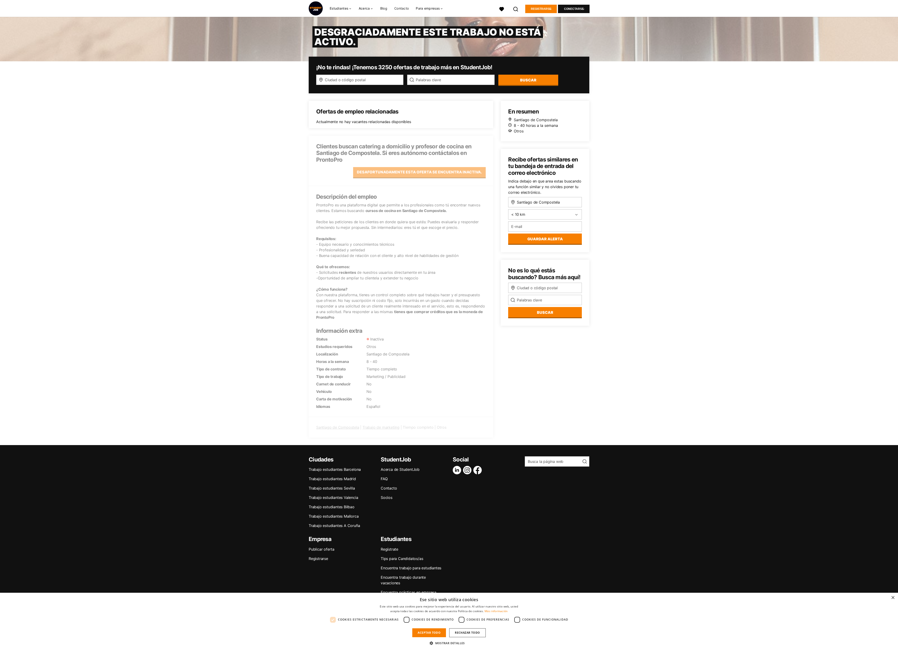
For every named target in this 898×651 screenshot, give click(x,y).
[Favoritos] (501, 8)
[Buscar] (516, 8)
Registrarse (541, 9)
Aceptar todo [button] (429, 633)
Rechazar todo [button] (467, 633)
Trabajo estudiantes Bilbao (332, 507)
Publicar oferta (321, 549)
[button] (449, 643)
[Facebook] (478, 470)
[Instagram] (468, 470)
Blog (383, 8)
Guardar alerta (545, 239)
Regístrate (389, 549)
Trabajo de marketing (380, 427)
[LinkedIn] (458, 470)
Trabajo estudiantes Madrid (332, 478)
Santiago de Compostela (337, 427)
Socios (386, 497)
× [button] (892, 598)
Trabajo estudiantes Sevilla (332, 488)
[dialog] (449, 622)
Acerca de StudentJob (400, 469)
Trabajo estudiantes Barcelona (335, 469)
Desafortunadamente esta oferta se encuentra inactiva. (419, 172)
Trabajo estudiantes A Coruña (334, 525)
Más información (496, 611)
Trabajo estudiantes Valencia (333, 497)
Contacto (401, 8)
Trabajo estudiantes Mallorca (333, 516)
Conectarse (574, 9)
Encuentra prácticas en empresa (408, 592)
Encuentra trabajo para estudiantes (411, 568)
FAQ (384, 478)
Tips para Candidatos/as (402, 558)
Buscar (528, 80)
